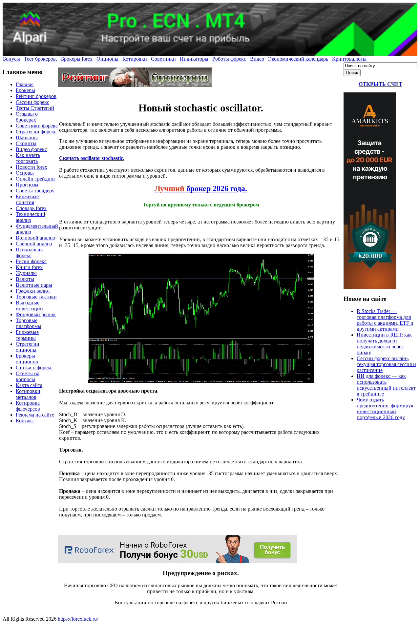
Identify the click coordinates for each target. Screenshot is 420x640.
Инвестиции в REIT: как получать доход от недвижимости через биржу (384, 343)
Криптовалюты (349, 59)
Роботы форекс (229, 59)
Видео (257, 59)
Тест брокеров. (40, 59)
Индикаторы (194, 59)
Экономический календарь (298, 59)
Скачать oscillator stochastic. (91, 158)
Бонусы (11, 59)
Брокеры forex (77, 59)
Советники (163, 59)
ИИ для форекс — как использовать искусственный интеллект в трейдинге (386, 385)
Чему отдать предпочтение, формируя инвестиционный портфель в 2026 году (385, 408)
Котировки (134, 59)
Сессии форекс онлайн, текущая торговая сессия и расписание (386, 364)
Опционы (107, 59)
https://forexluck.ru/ (78, 619)
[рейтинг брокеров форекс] (135, 85)
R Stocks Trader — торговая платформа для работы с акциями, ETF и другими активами (385, 320)
